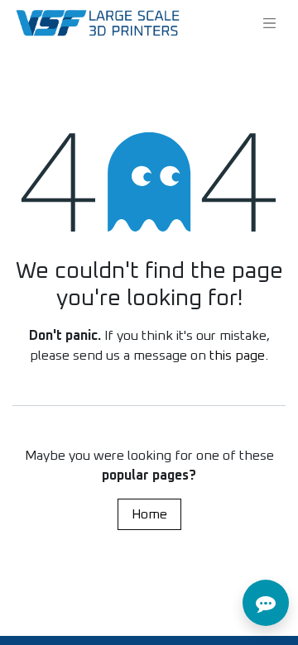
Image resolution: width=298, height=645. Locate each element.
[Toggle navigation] (269, 23)
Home (149, 514)
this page (237, 355)
